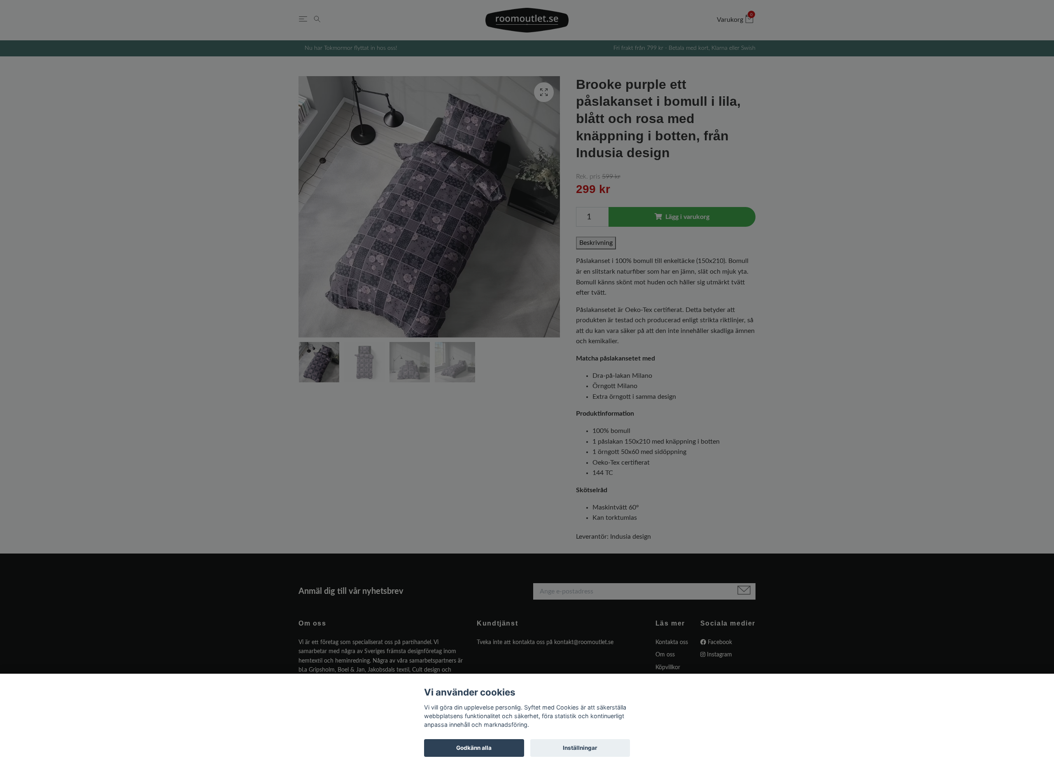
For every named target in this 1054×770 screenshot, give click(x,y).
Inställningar (580, 747)
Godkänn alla (474, 747)
